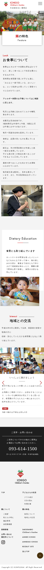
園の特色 (25, 509)
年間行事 (27, 504)
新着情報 (4, 529)
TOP (3, 492)
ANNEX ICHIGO (28, 537)
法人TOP (25, 551)
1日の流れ (28, 500)
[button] (3, 383)
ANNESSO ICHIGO (30, 542)
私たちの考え (8, 517)
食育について (29, 514)
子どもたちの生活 (29, 492)
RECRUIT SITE (28, 546)
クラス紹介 (28, 497)
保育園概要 (7, 524)
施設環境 (6, 521)
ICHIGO (17, 3)
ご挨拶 (6, 514)
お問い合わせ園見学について (7, 535)
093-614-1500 (23, 448)
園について (5, 509)
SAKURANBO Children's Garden (30, 530)
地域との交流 (29, 517)
